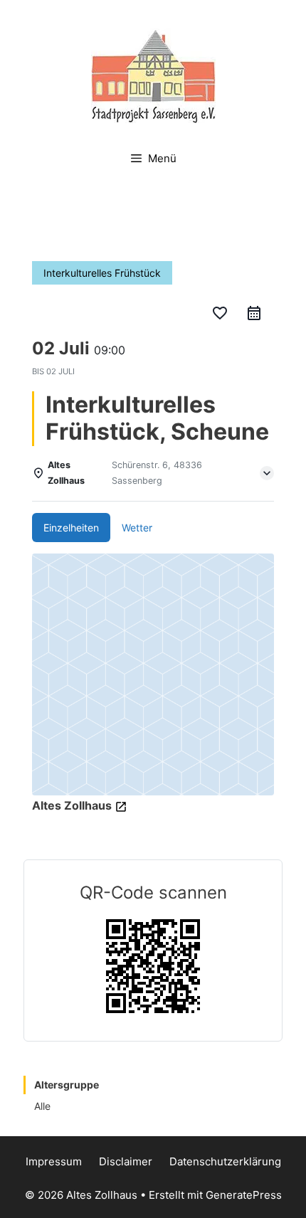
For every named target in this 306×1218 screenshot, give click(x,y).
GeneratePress (244, 1195)
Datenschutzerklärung (225, 1161)
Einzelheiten (71, 527)
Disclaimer (125, 1161)
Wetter (137, 527)
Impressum (54, 1161)
